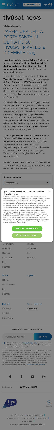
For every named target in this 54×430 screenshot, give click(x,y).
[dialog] (27, 215)
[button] (27, 235)
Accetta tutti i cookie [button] (27, 228)
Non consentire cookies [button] (49, 191)
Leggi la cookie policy (19, 223)
